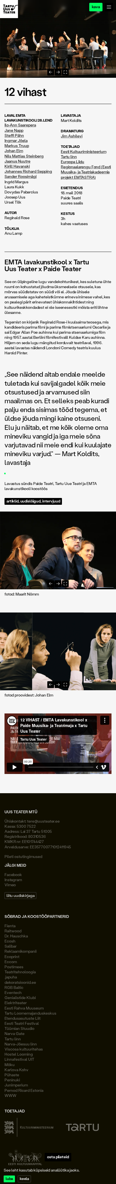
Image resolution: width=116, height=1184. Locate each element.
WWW (10, 1095)
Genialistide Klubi (20, 997)
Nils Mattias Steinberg (24, 156)
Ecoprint (12, 956)
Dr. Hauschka (16, 936)
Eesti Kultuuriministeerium (83, 151)
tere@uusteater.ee (43, 821)
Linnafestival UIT (19, 1059)
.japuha (11, 977)
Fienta (10, 925)
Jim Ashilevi (71, 136)
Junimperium (16, 1085)
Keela (24, 1178)
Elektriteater (16, 1002)
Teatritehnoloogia (20, 971)
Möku (10, 1064)
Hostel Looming (19, 1054)
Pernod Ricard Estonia (24, 1090)
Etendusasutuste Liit (23, 1018)
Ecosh (10, 941)
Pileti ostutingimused (23, 856)
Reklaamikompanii (21, 951)
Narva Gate (14, 1033)
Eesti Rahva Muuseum (24, 1008)
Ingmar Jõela (16, 140)
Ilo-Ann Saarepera (20, 125)
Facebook (13, 874)
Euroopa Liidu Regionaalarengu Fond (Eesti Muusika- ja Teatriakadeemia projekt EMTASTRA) (86, 169)
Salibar (11, 946)
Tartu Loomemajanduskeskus (30, 1013)
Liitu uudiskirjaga (20, 895)
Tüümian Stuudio (19, 1028)
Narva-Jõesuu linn (21, 1044)
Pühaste (12, 1074)
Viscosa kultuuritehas (24, 1049)
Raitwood (13, 930)
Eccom (11, 961)
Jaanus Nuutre (17, 161)
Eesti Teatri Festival (22, 1023)
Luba (9, 1178)
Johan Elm (14, 150)
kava (96, 7)
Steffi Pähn (14, 135)
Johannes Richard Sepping (28, 171)
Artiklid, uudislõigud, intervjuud (33, 501)
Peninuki (12, 1079)
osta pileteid (58, 1157)
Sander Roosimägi (21, 176)
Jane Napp (14, 130)
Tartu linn (69, 156)
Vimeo (10, 884)
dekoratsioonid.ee (20, 982)
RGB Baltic (14, 987)
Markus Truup (17, 145)
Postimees (14, 966)
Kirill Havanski (17, 166)
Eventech (13, 992)
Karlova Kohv (16, 1069)
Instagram (13, 879)
